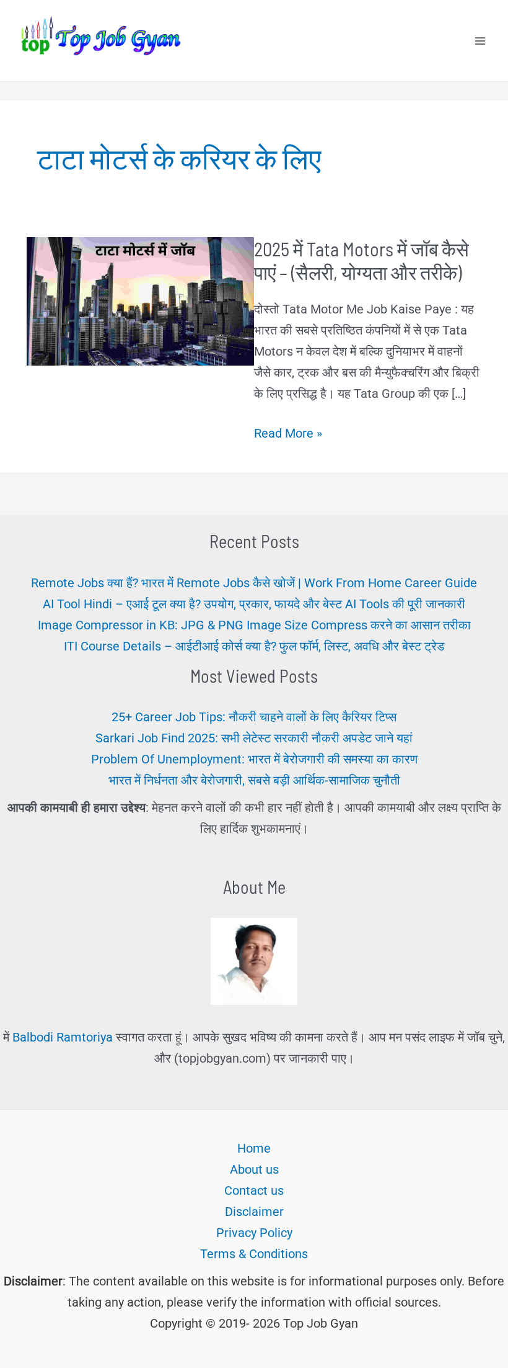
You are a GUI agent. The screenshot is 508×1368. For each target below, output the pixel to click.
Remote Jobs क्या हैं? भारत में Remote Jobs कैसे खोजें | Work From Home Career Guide (254, 582)
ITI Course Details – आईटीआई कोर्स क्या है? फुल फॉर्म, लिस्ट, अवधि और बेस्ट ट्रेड (254, 646)
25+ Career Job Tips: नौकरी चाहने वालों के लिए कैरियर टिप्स (254, 716)
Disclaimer (254, 1211)
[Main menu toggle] (480, 40)
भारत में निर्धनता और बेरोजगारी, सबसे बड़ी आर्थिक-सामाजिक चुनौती (254, 780)
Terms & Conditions (254, 1253)
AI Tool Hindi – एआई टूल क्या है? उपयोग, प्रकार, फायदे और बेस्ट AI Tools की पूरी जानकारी (254, 603)
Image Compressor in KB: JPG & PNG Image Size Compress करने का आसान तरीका (254, 625)
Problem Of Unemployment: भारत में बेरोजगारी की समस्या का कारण (254, 759)
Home (254, 1148)
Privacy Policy (254, 1232)
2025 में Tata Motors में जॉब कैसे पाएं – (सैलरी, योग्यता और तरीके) (361, 260)
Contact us (254, 1190)
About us (254, 1169)
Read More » (288, 434)
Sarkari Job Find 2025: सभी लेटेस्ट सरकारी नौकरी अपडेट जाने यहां (254, 738)
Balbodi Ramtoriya (62, 1037)
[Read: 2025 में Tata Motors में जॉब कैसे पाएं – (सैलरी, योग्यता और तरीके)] (140, 300)
